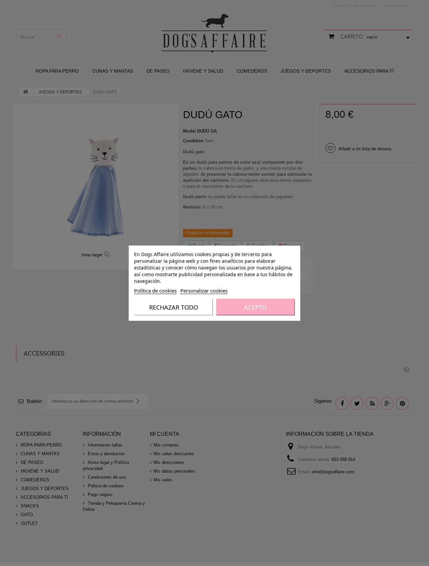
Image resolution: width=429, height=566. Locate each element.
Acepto (255, 307)
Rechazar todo (173, 307)
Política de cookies (155, 290)
